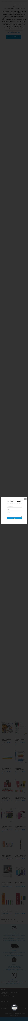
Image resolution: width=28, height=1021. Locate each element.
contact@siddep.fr (18, 503)
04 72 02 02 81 (10, 503)
